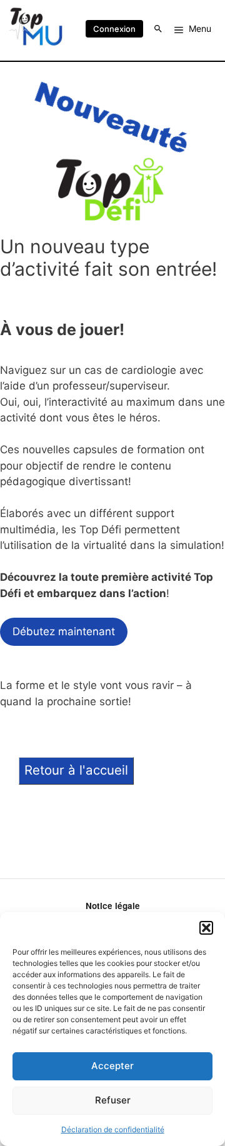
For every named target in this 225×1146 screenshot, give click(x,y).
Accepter (112, 1066)
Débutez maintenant (63, 631)
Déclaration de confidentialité (112, 1129)
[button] (206, 928)
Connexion (114, 29)
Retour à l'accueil (76, 770)
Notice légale (113, 906)
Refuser (113, 1100)
